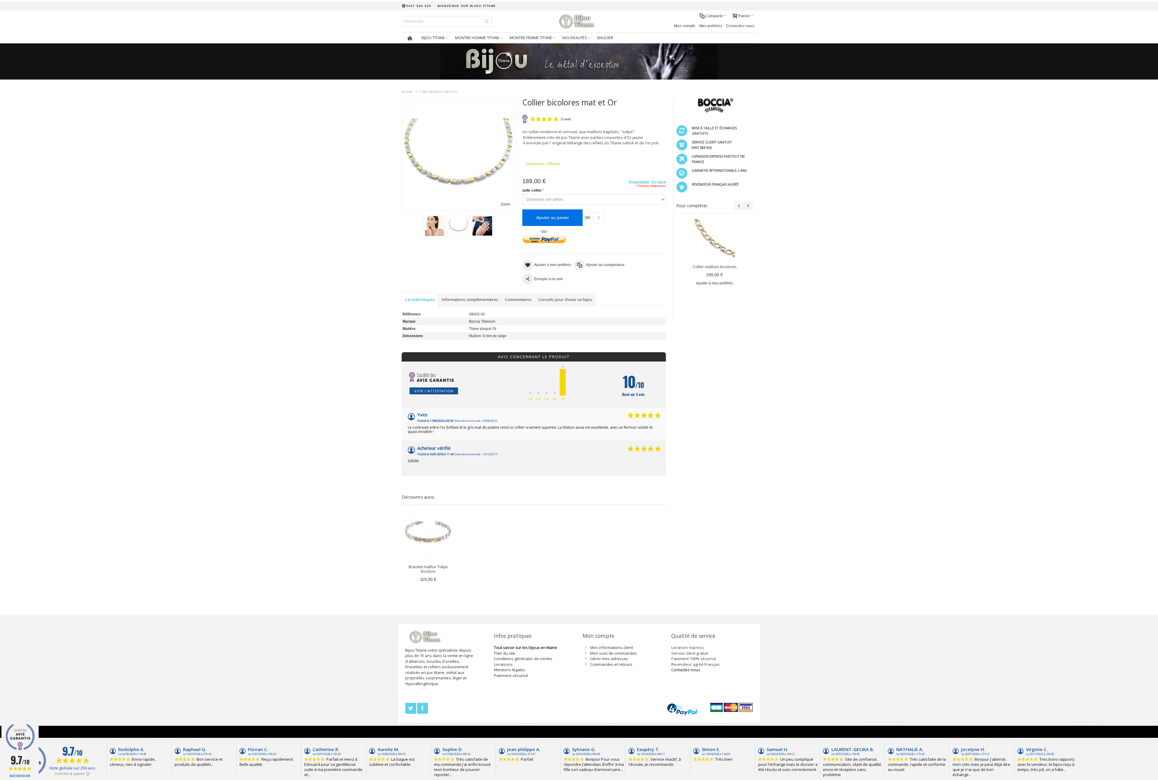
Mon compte (684, 26)
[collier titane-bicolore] (458, 226)
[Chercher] (487, 21)
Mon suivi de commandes (613, 653)
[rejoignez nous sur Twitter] (411, 708)
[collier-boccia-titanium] (482, 226)
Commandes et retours (611, 664)
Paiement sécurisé (511, 675)
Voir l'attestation (433, 391)
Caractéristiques (420, 299)
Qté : (588, 217)
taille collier (532, 190)
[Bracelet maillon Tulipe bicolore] (428, 535)
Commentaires (518, 299)
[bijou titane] (579, 21)
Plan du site (504, 653)
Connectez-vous (740, 26)
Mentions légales (509, 669)
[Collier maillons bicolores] (714, 239)
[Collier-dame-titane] (434, 226)
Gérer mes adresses (609, 658)
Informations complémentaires (470, 299)
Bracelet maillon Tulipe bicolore (428, 569)
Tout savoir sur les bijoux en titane (525, 647)
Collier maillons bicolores (714, 266)
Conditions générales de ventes (523, 658)
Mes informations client (611, 647)
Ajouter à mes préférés (714, 283)
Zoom (505, 204)
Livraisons (503, 664)
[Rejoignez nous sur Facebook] (422, 708)
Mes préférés (710, 26)
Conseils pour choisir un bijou (565, 299)
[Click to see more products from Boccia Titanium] (714, 105)
